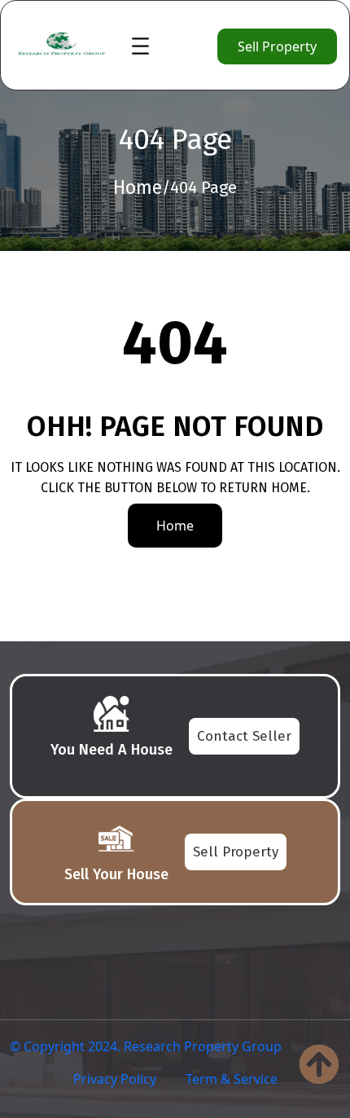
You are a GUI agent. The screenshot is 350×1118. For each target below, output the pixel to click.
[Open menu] (140, 46)
